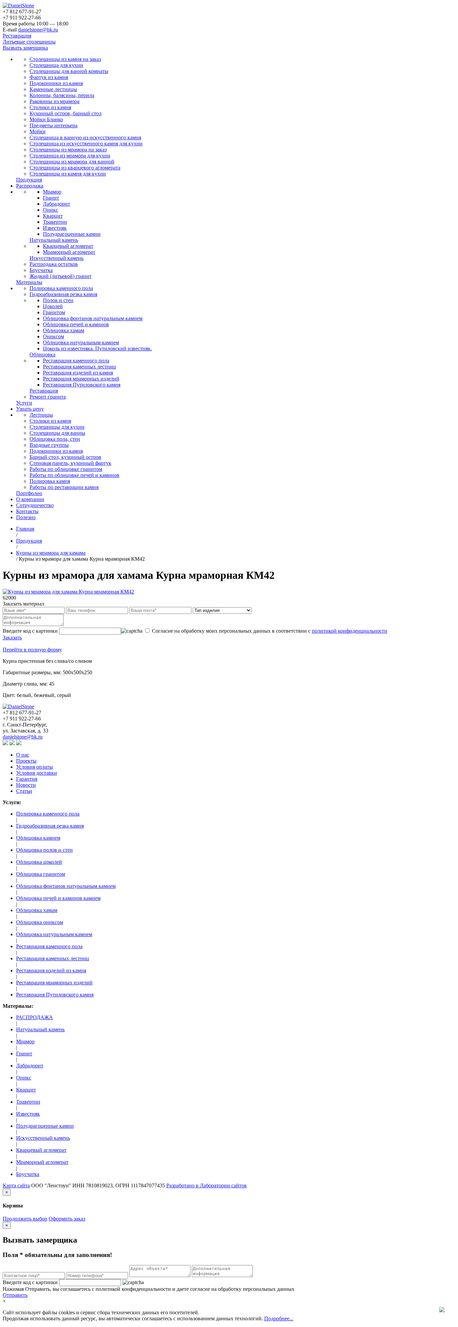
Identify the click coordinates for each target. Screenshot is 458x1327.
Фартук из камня (49, 77)
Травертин (55, 222)
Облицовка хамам (63, 330)
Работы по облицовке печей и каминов (74, 475)
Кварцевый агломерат (68, 246)
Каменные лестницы (53, 89)
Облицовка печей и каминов (76, 324)
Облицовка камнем (38, 838)
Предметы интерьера (53, 125)
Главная (25, 529)
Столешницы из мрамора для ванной (72, 161)
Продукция (29, 180)
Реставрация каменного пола (76, 360)
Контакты (27, 511)
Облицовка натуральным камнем (81, 342)
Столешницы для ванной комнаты (69, 71)
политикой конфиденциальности (349, 631)
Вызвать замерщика (25, 48)
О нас (22, 755)
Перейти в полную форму (32, 649)
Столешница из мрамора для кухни (70, 155)
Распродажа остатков (54, 264)
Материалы (29, 282)
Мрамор (52, 192)
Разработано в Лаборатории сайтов (206, 1185)
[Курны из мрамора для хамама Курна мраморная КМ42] (68, 592)
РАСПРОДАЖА (34, 1017)
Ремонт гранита (48, 397)
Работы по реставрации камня (64, 487)
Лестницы (41, 415)
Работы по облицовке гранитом (66, 469)
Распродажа (29, 186)
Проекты (26, 761)
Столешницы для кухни (57, 427)
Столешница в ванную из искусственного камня (85, 137)
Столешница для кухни (56, 65)
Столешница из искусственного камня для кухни (86, 143)
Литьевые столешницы (29, 42)
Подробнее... (278, 1318)
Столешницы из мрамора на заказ (68, 149)
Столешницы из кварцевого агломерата (75, 167)
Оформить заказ (67, 1218)
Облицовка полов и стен (44, 850)
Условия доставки (36, 773)
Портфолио (29, 493)
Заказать (12, 637)
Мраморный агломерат (69, 252)
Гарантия (26, 779)
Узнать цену (30, 409)
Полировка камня (50, 481)
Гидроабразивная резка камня (63, 294)
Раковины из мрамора (54, 101)
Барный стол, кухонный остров (65, 457)
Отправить (15, 1295)
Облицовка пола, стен (55, 439)
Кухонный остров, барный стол (66, 113)
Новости (26, 785)
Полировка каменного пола (61, 288)
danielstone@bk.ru (38, 29)
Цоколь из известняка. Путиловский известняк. (97, 348)
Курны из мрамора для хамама (50, 553)
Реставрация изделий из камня (78, 372)
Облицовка (42, 354)
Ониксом (53, 336)
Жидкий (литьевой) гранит (61, 276)
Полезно (26, 517)
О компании (30, 499)
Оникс (50, 210)
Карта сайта (16, 1185)
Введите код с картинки (30, 1282)
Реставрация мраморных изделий (81, 378)
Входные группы (49, 445)
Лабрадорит (56, 204)
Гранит (51, 198)
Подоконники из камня (56, 83)
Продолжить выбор (25, 1218)
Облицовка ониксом (39, 922)
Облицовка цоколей (39, 862)
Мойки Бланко (46, 119)
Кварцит (53, 216)
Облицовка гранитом (40, 874)
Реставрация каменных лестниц (79, 366)
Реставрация (17, 36)
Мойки (38, 131)
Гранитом (54, 312)
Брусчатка (41, 270)
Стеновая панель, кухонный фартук (70, 463)
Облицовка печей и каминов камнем (58, 898)
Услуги (24, 403)
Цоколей (53, 306)
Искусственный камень (56, 258)
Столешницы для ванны (57, 433)
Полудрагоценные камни (72, 234)
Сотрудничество (35, 505)
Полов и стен (58, 300)
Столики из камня (50, 107)
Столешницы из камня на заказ (65, 59)
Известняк (55, 228)
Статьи (24, 791)
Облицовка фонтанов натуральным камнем (92, 318)
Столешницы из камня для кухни (68, 174)
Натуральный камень (54, 240)
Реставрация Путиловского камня (81, 385)
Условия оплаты (34, 767)
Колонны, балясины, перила (62, 95)
